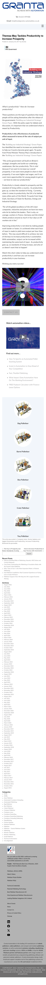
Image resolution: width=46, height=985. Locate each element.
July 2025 (7, 607)
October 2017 (8, 763)
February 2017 (8, 777)
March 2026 (7, 595)
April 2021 (7, 704)
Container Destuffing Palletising (13, 816)
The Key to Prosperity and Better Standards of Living (11, 550)
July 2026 (7, 587)
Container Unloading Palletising (13, 818)
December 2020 (9, 710)
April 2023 (7, 660)
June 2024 (7, 631)
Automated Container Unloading (13, 800)
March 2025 (7, 615)
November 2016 (9, 784)
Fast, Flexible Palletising (18, 373)
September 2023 (9, 649)
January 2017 (8, 779)
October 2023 (8, 647)
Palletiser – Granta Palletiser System (14, 828)
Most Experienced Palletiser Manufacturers (19, 895)
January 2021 (8, 708)
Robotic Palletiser (9, 832)
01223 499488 (24, 17)
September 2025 (9, 603)
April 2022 (7, 682)
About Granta (11, 903)
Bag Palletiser (8, 804)
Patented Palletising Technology (16, 889)
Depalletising (8, 820)
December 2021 (9, 688)
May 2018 (7, 753)
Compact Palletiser (9, 810)
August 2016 (8, 788)
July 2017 (7, 767)
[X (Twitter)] (24, 930)
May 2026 (7, 591)
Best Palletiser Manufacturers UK (17, 892)
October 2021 (8, 692)
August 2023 (8, 651)
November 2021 (9, 690)
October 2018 (8, 745)
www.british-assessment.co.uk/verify (18, 860)
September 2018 (9, 747)
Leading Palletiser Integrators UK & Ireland (19, 898)
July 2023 (7, 654)
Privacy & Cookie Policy (14, 913)
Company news (22, 539)
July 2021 (7, 698)
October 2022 (8, 670)
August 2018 (8, 749)
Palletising (7, 830)
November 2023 (9, 645)
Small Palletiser (8, 836)
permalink (14, 543)
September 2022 (9, 672)
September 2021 (9, 694)
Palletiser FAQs (11, 880)
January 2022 (8, 686)
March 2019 (7, 741)
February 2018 (8, 757)
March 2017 (7, 775)
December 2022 (9, 666)
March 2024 (7, 637)
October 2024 (8, 623)
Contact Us (10, 910)
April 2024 (7, 635)
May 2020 (7, 719)
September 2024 (9, 625)
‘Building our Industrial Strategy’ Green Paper (24, 145)
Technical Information (10, 838)
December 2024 (9, 619)
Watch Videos (11, 874)
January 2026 (8, 599)
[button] (23, 287)
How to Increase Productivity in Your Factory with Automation (33, 550)
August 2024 (8, 627)
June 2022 (7, 678)
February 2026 (8, 597)
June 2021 (7, 700)
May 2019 (7, 739)
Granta (24, 42)
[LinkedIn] (24, 922)
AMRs (6, 796)
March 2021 (7, 706)
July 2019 (7, 737)
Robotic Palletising (9, 834)
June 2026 (7, 589)
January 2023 (8, 664)
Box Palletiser (8, 806)
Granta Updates (33, 539)
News (8, 906)
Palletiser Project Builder (14, 877)
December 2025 (9, 601)
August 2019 (8, 735)
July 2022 (7, 676)
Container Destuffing (10, 814)
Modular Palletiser (9, 824)
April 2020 (7, 721)
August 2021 (8, 696)
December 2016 (9, 781)
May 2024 (7, 633)
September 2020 (9, 712)
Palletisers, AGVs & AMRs (14, 871)
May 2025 (7, 611)
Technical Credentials (13, 885)
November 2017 (9, 761)
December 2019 (9, 729)
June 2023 (7, 656)
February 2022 (8, 684)
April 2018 (7, 755)
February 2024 (8, 639)
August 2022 (8, 674)
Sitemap (9, 916)
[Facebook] (24, 926)
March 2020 (7, 723)
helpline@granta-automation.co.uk (25, 21)
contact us (11, 312)
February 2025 (8, 617)
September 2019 (9, 733)
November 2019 (9, 731)
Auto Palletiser (8, 798)
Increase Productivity (32, 541)
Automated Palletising (10, 802)
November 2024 (9, 621)
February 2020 (8, 725)
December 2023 (9, 643)
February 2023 (8, 662)
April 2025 (7, 613)
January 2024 (8, 641)
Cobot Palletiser (8, 808)
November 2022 (9, 668)
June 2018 (7, 751)
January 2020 (8, 727)
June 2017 (7, 769)
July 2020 (7, 716)
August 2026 (8, 584)
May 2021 (7, 702)
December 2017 (9, 759)
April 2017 (7, 773)
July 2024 (7, 629)
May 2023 (7, 658)
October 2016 (8, 786)
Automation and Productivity (16, 541)
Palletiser (6, 826)
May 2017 (7, 771)
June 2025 (7, 609)
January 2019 (8, 743)
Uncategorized (8, 840)
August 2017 (8, 765)
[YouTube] (24, 935)
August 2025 (8, 605)
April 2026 (7, 593)
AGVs (5, 794)
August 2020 (8, 714)
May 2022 (7, 680)
